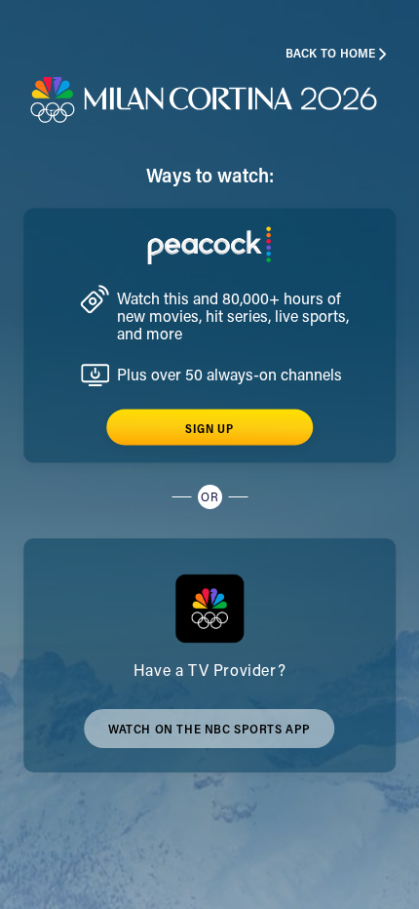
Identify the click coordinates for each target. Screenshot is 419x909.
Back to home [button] (331, 54)
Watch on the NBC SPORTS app (209, 736)
